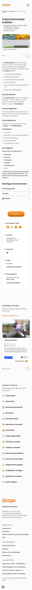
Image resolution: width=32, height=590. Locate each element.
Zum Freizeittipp (16, 214)
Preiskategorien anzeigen (13, 267)
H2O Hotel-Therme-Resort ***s (12, 570)
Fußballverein (6, 555)
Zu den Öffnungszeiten (13, 282)
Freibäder (16, 27)
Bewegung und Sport (10, 25)
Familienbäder (8, 27)
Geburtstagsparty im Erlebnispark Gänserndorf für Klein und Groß (13, 567)
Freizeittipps (12, 11)
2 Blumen (5, 549)
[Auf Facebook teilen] (7, 228)
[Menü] (28, 5)
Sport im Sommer (9, 31)
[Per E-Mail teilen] (20, 228)
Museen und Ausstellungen (11, 552)
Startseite (5, 11)
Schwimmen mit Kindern (11, 29)
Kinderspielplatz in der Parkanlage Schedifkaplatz (13, 573)
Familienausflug (22, 25)
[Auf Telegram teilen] (16, 228)
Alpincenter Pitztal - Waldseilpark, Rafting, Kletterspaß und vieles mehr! (14, 563)
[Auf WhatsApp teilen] (11, 228)
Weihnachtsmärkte (8, 545)
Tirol (5, 171)
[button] (2, 55)
